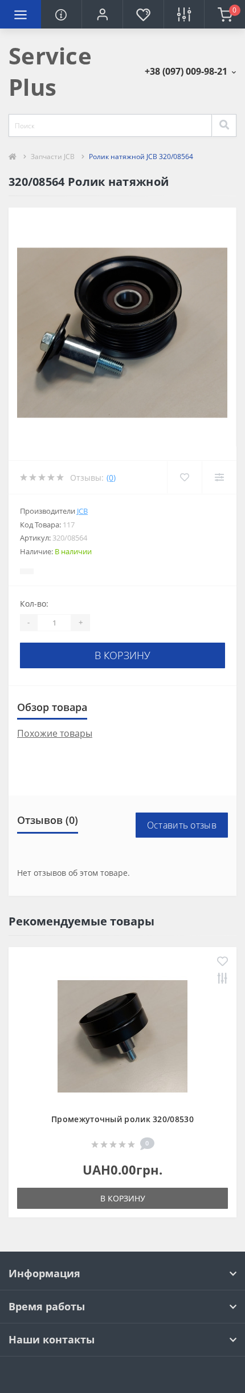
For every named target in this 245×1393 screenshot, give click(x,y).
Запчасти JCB (53, 156)
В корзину (122, 655)
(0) (111, 477)
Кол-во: (34, 603)
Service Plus (50, 71)
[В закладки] (222, 962)
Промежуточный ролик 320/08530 (122, 1119)
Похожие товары (54, 733)
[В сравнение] (222, 979)
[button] (101, 14)
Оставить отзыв (182, 825)
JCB (82, 511)
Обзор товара (52, 707)
